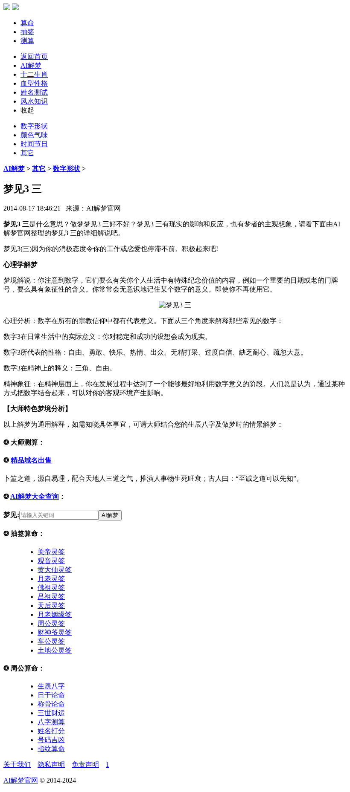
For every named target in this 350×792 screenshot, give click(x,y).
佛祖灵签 (51, 587)
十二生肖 (34, 74)
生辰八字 (51, 686)
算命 (27, 22)
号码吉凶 (51, 739)
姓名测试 (34, 92)
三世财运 (51, 713)
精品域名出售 (31, 460)
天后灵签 (51, 605)
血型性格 (34, 83)
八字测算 (51, 722)
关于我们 (17, 764)
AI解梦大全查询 (34, 496)
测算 (27, 40)
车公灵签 (51, 641)
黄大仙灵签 (55, 569)
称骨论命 (51, 704)
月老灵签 (51, 578)
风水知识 (34, 101)
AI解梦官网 (20, 780)
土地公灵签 (55, 650)
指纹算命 (51, 748)
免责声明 (85, 764)
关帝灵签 (51, 551)
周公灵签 (51, 623)
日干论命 (51, 695)
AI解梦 (30, 65)
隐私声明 (51, 764)
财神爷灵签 (55, 632)
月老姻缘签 (55, 614)
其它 (27, 152)
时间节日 (34, 143)
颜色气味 (34, 135)
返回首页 (34, 56)
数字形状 (34, 126)
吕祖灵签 (51, 596)
